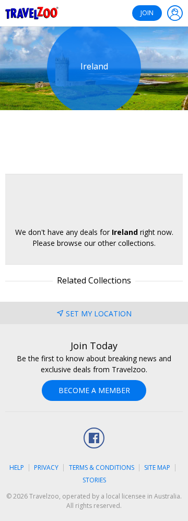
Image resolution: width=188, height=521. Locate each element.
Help (16, 467)
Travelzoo (31, 13)
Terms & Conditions (101, 467)
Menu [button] (175, 13)
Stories (94, 480)
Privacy (46, 467)
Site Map (157, 467)
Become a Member (94, 390)
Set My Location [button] (99, 313)
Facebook (94, 438)
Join (147, 12)
